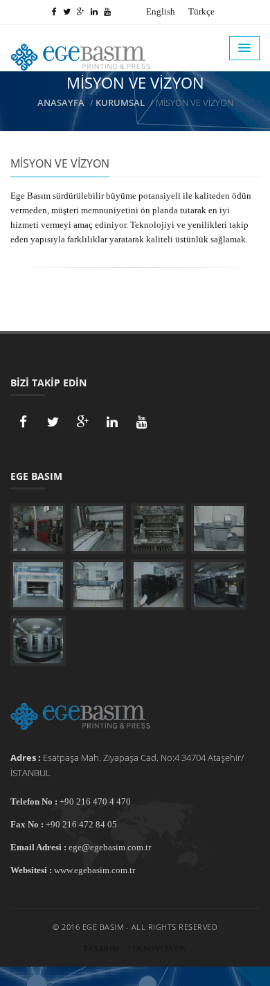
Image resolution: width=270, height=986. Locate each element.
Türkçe (201, 11)
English (160, 11)
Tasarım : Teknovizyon (135, 948)
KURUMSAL (120, 102)
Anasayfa (60, 102)
